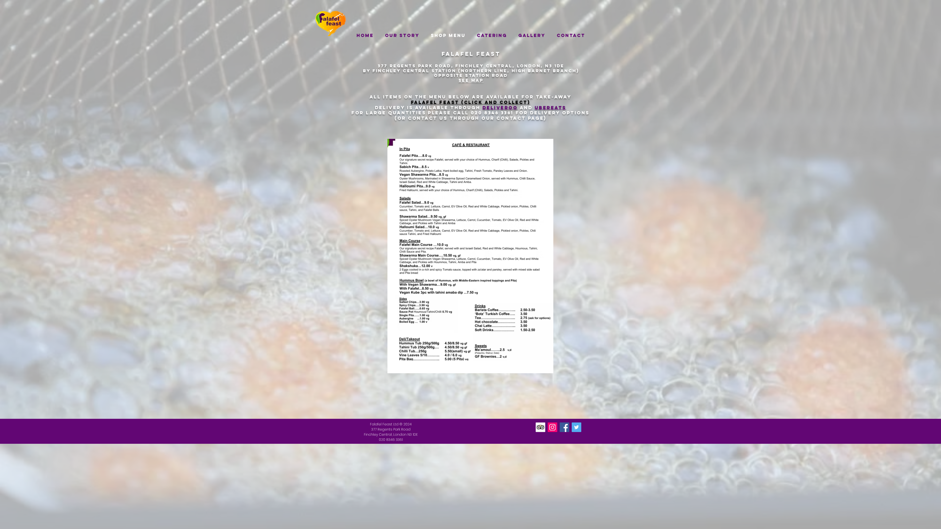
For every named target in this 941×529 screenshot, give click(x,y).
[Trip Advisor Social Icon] (540, 427)
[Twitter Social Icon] (576, 427)
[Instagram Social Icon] (552, 427)
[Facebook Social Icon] (564, 427)
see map (470, 80)
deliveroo (500, 107)
